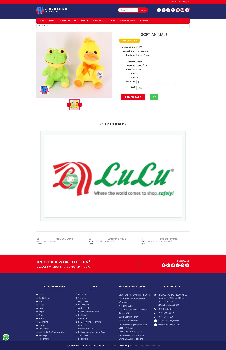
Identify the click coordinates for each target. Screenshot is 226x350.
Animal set (83, 335)
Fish (41, 301)
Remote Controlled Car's (89, 322)
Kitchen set (83, 305)
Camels (42, 325)
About (51, 21)
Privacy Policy (135, 346)
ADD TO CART (133, 97)
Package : (131, 55)
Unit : (133, 87)
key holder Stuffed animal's (51, 332)
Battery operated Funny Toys (91, 332)
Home (42, 25)
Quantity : (131, 81)
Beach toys (83, 325)
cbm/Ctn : (131, 69)
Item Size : (131, 61)
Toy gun (82, 298)
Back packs (44, 328)
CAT (41, 294)
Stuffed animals (66, 21)
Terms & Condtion (151, 346)
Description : (129, 51)
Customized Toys (127, 21)
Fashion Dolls (84, 308)
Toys (83, 21)
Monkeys (43, 335)
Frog (41, 315)
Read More (44, 339)
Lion (41, 308)
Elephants (43, 322)
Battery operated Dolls (88, 311)
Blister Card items (86, 328)
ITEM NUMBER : (129, 47)
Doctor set (83, 301)
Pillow (41, 318)
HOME (41, 21)
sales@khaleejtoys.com (169, 324)
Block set (82, 294)
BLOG (113, 21)
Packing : (131, 65)
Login (175, 2)
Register (185, 2)
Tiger (41, 311)
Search (142, 10)
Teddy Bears (44, 298)
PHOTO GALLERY (99, 21)
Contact (144, 21)
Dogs (41, 305)
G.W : (133, 77)
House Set (82, 318)
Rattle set (82, 315)
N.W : (133, 73)
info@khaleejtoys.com (168, 320)
